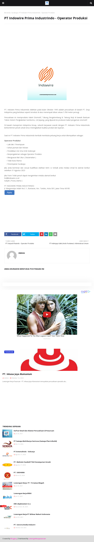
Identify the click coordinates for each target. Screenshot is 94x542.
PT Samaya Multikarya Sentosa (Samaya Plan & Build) (35, 441)
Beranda (7, 13)
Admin (21, 253)
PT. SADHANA (19, 472)
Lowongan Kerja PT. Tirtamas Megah (29, 483)
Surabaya (15, 13)
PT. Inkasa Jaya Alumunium (17, 374)
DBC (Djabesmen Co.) (22, 504)
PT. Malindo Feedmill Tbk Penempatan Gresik (32, 462)
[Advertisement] (47, 41)
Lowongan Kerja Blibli (22, 493)
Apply (9, 192)
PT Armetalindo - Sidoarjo (24, 451)
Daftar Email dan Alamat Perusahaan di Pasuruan (34, 431)
